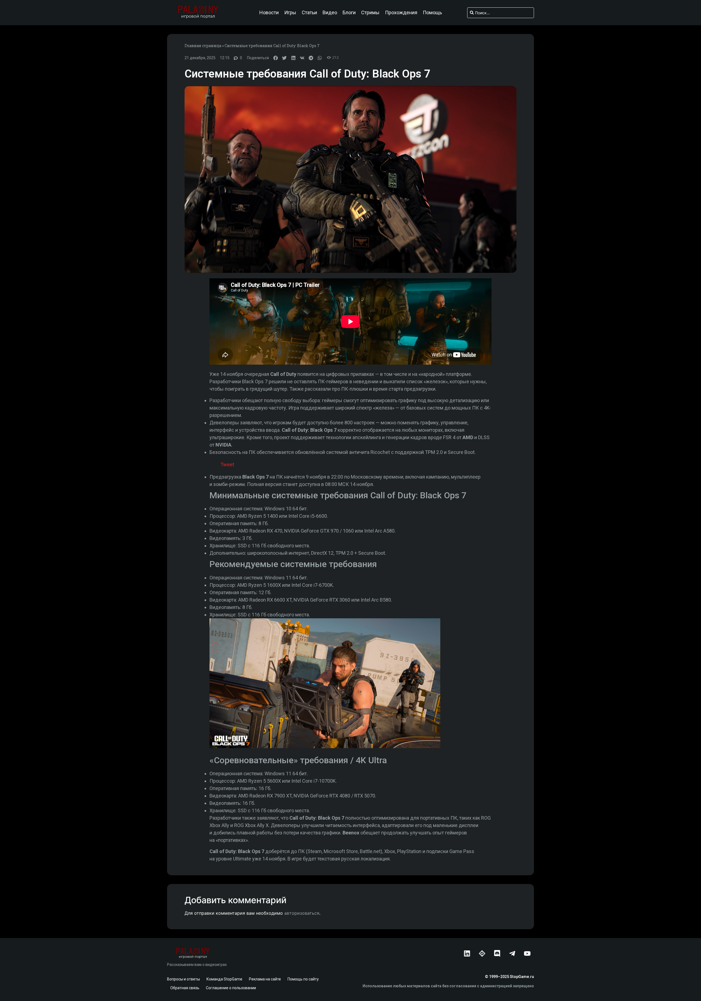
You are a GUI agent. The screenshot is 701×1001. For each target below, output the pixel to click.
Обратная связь (184, 988)
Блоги (349, 12)
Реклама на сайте (265, 979)
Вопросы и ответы (183, 979)
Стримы (370, 12)
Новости (269, 12)
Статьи (309, 12)
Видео (330, 12)
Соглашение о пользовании (231, 988)
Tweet (227, 464)
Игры (290, 12)
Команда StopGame (224, 979)
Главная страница (203, 45)
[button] (276, 58)
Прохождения (401, 12)
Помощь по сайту (303, 979)
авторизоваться (301, 913)
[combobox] (500, 12)
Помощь (432, 12)
